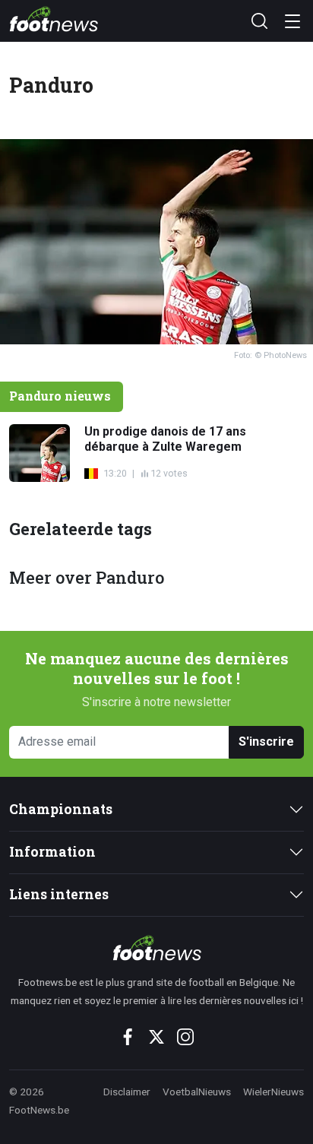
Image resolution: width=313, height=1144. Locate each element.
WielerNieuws (273, 1091)
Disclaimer (126, 1091)
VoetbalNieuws (197, 1091)
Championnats (60, 809)
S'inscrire (266, 741)
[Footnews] (156, 948)
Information (52, 851)
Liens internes (59, 894)
